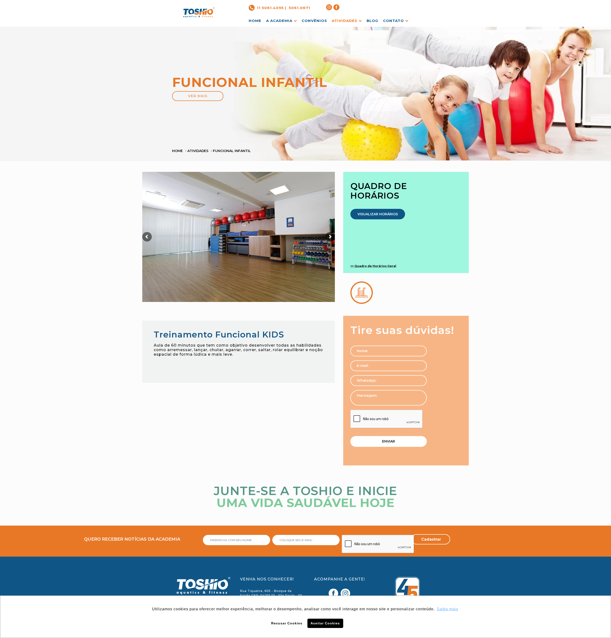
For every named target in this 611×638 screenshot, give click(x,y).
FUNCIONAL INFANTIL (232, 151)
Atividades (197, 151)
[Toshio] (199, 8)
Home (177, 151)
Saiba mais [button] (447, 609)
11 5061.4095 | (271, 7)
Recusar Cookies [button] (286, 623)
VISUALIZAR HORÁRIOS (378, 214)
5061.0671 (299, 7)
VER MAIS (197, 96)
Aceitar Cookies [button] (325, 623)
